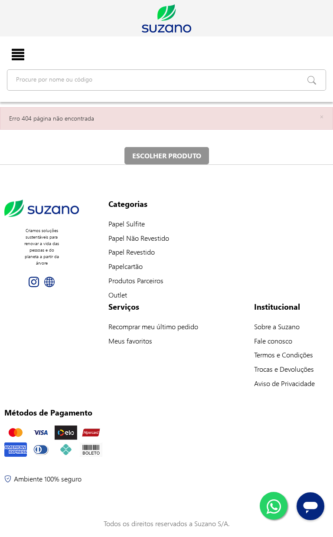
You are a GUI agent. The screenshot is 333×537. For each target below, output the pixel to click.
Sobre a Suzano (277, 326)
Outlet (117, 294)
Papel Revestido (131, 251)
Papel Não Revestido (138, 237)
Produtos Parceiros (135, 280)
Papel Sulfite (126, 223)
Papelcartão (125, 266)
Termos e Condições (283, 354)
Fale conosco (273, 340)
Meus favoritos (130, 340)
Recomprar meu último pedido (153, 326)
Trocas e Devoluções (284, 368)
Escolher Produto (166, 155)
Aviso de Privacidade (284, 383)
